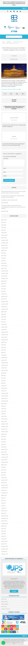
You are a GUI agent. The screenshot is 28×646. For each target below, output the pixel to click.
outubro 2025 (4, 245)
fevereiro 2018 (4, 480)
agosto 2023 (4, 311)
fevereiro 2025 (4, 265)
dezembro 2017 (4, 485)
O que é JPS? (14, 578)
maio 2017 (3, 503)
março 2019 (3, 447)
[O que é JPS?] (14, 574)
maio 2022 (3, 350)
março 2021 (3, 385)
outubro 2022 (4, 337)
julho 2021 (3, 375)
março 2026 (3, 232)
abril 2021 (3, 383)
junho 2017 (3, 500)
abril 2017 (3, 505)
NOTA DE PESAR (4, 202)
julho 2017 (3, 498)
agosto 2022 (4, 342)
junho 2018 (3, 470)
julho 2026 (3, 222)
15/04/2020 (14, 55)
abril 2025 (3, 260)
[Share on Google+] (23, 94)
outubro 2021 (4, 367)
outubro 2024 (4, 276)
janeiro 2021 (4, 390)
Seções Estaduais (4, 604)
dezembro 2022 (4, 332)
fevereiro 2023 (4, 327)
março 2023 (3, 324)
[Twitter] (10, 11)
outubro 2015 (4, 551)
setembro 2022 (4, 339)
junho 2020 (3, 408)
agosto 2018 (4, 464)
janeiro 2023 (4, 329)
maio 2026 (3, 227)
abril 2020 (3, 413)
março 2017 (3, 508)
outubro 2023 (4, 306)
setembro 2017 (4, 492)
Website (5, 176)
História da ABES (4, 601)
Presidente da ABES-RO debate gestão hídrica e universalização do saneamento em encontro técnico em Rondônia (13, 207)
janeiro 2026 (4, 237)
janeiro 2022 (4, 360)
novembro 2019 (4, 426)
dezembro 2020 (4, 393)
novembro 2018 (4, 457)
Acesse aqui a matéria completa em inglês (11, 89)
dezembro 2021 (4, 362)
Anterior (14, 99)
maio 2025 (3, 258)
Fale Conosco (4, 599)
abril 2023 (3, 322)
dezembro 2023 (4, 301)
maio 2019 (3, 441)
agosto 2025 (4, 250)
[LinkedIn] (20, 11)
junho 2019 (3, 439)
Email (4, 172)
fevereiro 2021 (4, 388)
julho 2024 (3, 283)
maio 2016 (3, 533)
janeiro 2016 (4, 543)
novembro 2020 (4, 395)
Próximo (14, 101)
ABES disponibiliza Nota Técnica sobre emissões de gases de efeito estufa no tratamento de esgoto (13, 192)
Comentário (5, 158)
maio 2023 (3, 319)
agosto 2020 (4, 403)
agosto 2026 (4, 219)
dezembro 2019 (4, 424)
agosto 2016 (4, 526)
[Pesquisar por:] (14, 36)
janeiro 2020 (4, 421)
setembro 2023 (4, 309)
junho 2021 (3, 378)
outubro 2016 (4, 521)
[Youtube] (17, 11)
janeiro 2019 (4, 452)
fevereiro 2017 (4, 510)
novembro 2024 (4, 273)
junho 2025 (3, 255)
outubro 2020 (4, 398)
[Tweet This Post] (11, 94)
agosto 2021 (4, 373)
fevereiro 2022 (4, 357)
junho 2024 (3, 286)
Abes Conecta (4, 606)
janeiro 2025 (4, 268)
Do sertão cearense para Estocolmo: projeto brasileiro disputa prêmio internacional (12, 196)
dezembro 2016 (4, 515)
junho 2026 (3, 225)
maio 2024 (3, 288)
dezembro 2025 (4, 240)
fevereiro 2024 (4, 296)
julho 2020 (3, 406)
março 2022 (3, 355)
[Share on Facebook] (5, 94)
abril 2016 (3, 536)
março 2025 (3, 263)
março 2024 (3, 293)
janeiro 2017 (4, 513)
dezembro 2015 (4, 546)
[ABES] (14, 18)
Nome (4, 168)
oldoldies (14, 136)
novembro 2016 (4, 518)
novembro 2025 (4, 242)
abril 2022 (3, 352)
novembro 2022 (4, 334)
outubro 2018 (4, 459)
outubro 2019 (4, 429)
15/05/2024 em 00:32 (14, 120)
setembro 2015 (4, 554)
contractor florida (14, 117)
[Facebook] (7, 11)
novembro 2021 (4, 365)
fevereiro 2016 (4, 541)
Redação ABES (14, 59)
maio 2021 (3, 380)
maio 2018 (3, 472)
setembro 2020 (4, 401)
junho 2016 (3, 531)
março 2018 (3, 477)
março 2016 (3, 538)
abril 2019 (3, 444)
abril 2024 (3, 291)
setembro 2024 (4, 278)
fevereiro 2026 (4, 235)
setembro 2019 (4, 431)
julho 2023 (3, 314)
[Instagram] (14, 11)
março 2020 (3, 416)
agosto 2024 (4, 281)
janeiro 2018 (4, 482)
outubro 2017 (4, 490)
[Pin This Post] (17, 94)
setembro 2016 (4, 523)
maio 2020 (3, 411)
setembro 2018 (4, 462)
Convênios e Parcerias (5, 608)
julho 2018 (3, 467)
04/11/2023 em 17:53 (14, 138)
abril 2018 (3, 475)
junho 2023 (3, 316)
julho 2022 (3, 344)
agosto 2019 (4, 434)
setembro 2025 (4, 248)
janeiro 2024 (4, 299)
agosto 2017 (4, 495)
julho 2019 (3, 436)
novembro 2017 (4, 487)
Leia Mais (14, 591)
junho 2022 (3, 347)
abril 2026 (3, 230)
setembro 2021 (4, 370)
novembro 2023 (4, 304)
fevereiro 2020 (4, 418)
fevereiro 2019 (4, 449)
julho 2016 (3, 528)
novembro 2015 (4, 549)
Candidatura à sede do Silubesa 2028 (9, 200)
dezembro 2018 (4, 454)
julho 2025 (3, 253)
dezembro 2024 (4, 270)
